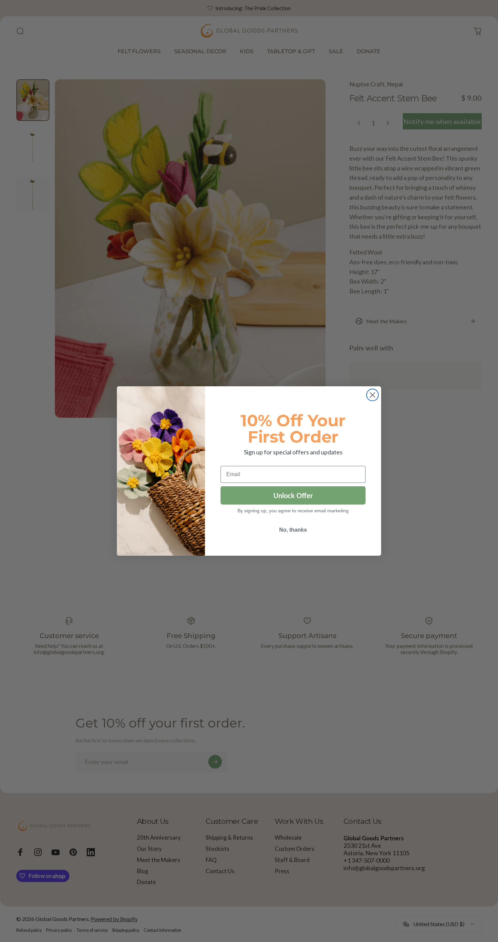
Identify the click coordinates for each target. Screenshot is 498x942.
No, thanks (293, 530)
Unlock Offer (293, 495)
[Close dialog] (372, 395)
